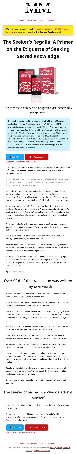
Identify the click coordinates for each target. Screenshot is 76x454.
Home (22, 20)
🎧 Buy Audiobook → (36, 157)
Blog (42, 20)
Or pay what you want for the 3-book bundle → (21, 162)
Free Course (51, 20)
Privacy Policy (56, 447)
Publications (32, 20)
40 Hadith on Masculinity (43, 29)
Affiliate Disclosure (42, 450)
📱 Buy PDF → (15, 157)
